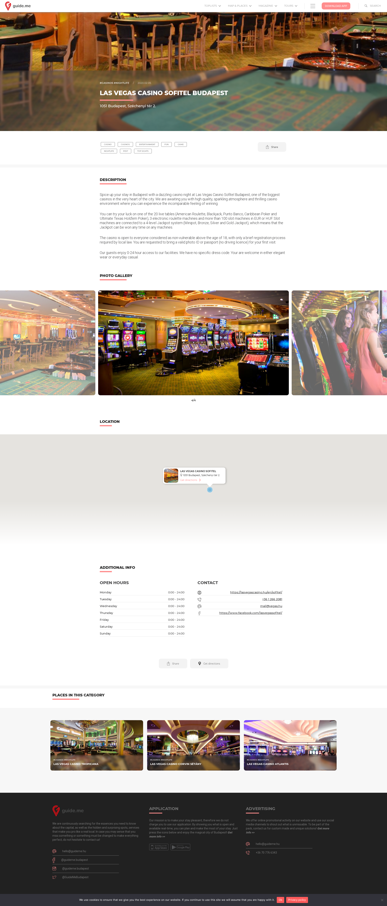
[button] (272, 147)
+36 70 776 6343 (266, 852)
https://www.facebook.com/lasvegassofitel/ (250, 613)
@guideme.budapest (74, 859)
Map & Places (238, 5)
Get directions (188, 480)
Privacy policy (297, 899)
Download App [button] (336, 5)
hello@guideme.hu (74, 851)
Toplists (210, 5)
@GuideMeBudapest (75, 877)
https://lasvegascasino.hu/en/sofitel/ (256, 592)
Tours (289, 5)
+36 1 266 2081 (272, 599)
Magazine (266, 5)
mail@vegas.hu (271, 606)
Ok (280, 899)
